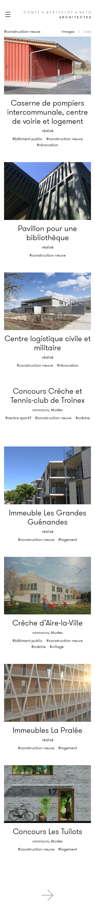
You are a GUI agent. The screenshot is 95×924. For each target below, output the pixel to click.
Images (68, 31)
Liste (87, 31)
